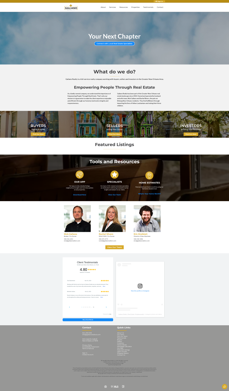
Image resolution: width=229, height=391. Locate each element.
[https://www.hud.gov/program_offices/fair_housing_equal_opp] (85, 386)
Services (112, 7)
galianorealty (140, 314)
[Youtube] (122, 379)
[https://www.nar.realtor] (143, 386)
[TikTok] (127, 379)
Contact (160, 7)
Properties (135, 7)
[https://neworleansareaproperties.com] (71, 7)
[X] (111, 379)
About (103, 7)
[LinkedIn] (117, 379)
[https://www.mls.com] (114, 386)
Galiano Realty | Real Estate (126, 314)
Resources (123, 7)
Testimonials (148, 7)
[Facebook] (101, 379)
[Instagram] (106, 379)
